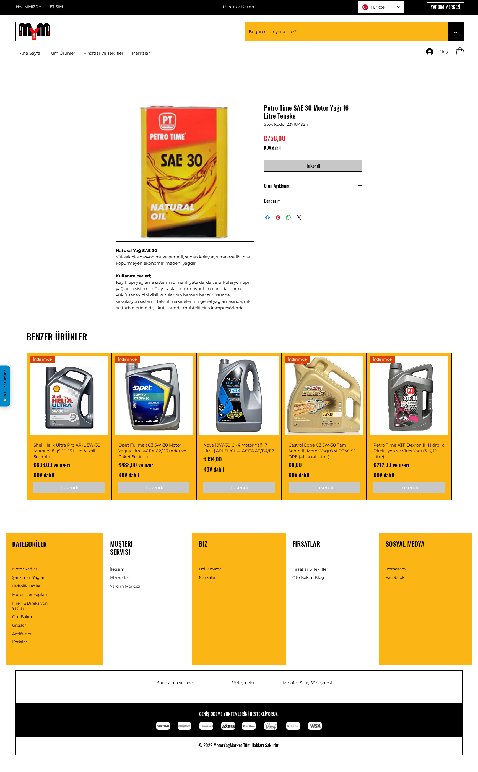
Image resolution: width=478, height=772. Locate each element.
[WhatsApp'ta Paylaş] (288, 217)
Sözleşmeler (243, 682)
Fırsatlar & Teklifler (310, 569)
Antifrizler (22, 633)
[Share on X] (299, 217)
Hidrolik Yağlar (26, 586)
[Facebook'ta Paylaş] (267, 217)
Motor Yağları (25, 568)
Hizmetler (119, 577)
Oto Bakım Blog (308, 577)
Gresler (19, 625)
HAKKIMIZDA (28, 6)
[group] (239, 426)
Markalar (207, 577)
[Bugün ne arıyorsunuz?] (455, 31)
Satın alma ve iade (175, 682)
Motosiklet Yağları (29, 594)
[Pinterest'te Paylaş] (278, 217)
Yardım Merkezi (125, 586)
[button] (141, 53)
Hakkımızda (210, 568)
